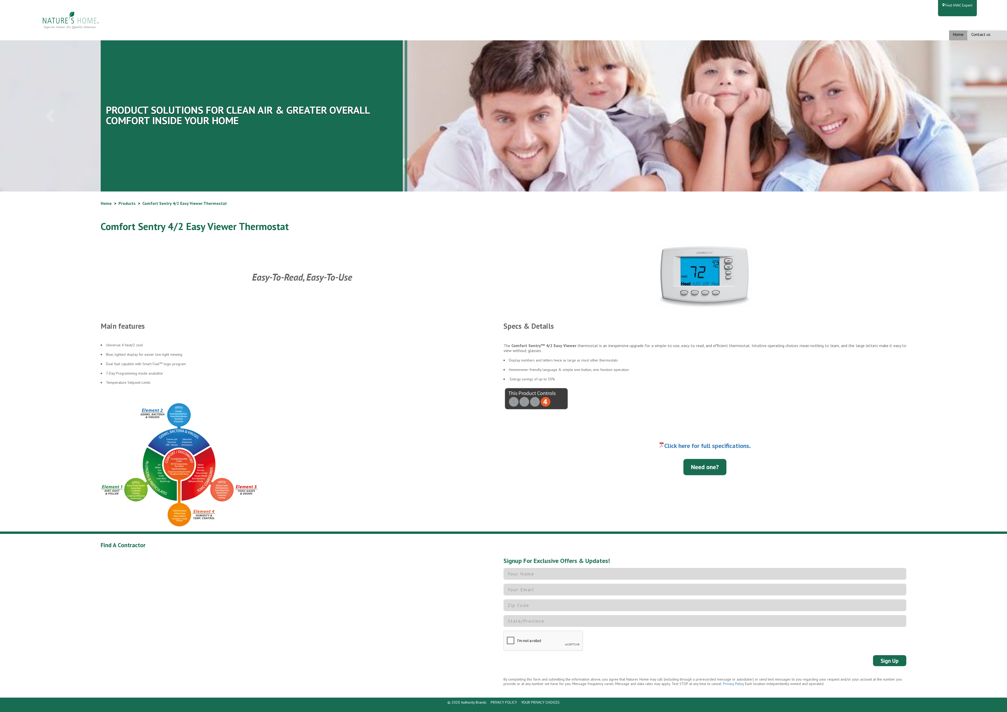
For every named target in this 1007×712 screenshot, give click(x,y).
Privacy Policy (733, 683)
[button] (50, 116)
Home (958, 34)
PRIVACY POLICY (504, 702)
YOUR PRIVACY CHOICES (540, 702)
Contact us (980, 34)
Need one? (705, 467)
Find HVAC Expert (958, 5)
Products (127, 203)
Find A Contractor (123, 545)
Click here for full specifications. (707, 446)
